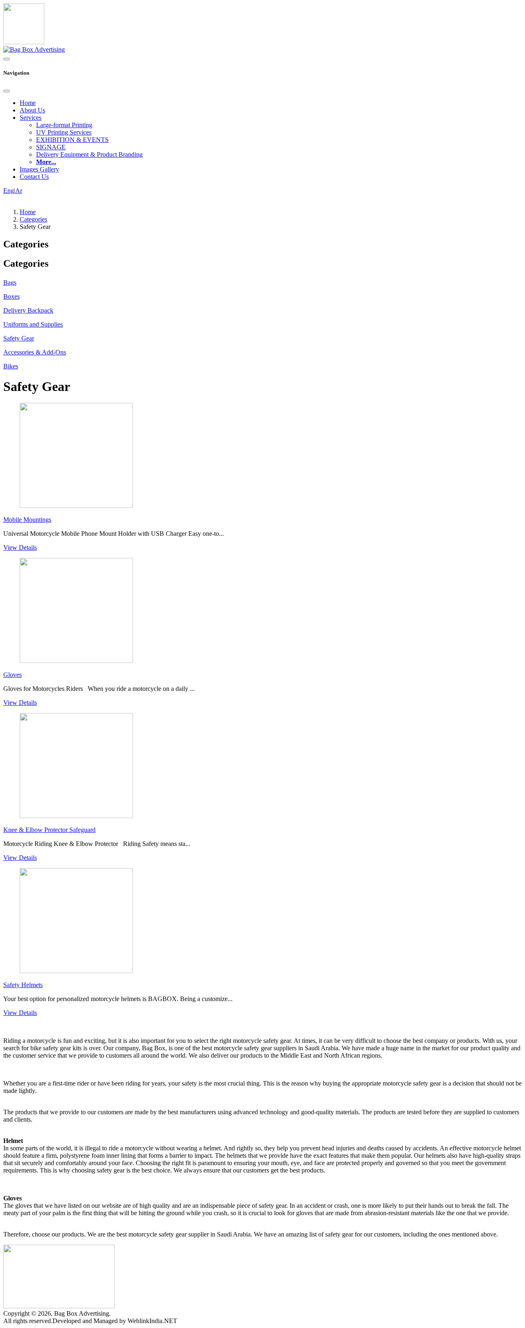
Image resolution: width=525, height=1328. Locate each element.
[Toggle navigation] (6, 59)
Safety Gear (18, 338)
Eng (8, 190)
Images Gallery (39, 169)
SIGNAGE (51, 147)
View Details (20, 547)
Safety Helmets (23, 984)
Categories (33, 219)
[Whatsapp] (23, 42)
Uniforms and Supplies (33, 324)
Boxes (11, 296)
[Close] (6, 91)
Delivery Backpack (28, 310)
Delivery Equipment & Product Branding (89, 154)
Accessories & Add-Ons (34, 352)
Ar (18, 190)
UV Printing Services (63, 132)
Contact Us (34, 176)
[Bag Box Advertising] (34, 49)
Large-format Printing (64, 124)
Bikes (10, 366)
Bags (9, 282)
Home (28, 102)
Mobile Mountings (27, 519)
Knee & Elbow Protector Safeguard (49, 829)
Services (30, 117)
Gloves (12, 674)
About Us (32, 110)
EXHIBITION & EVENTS (72, 139)
